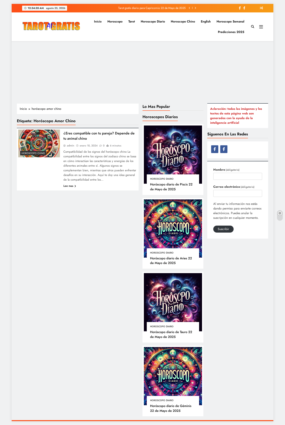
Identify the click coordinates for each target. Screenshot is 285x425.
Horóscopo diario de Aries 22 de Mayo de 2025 (171, 260)
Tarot (131, 21)
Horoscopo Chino (183, 21)
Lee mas (68, 186)
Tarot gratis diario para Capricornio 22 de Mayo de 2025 (152, 8)
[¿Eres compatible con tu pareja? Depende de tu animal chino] (39, 143)
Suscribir (223, 229)
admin (70, 145)
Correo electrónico (233, 186)
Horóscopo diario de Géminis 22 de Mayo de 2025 (170, 408)
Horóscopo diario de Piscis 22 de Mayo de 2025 (171, 186)
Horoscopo (115, 21)
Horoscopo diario (153, 21)
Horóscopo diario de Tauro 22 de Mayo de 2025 (171, 334)
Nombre (226, 169)
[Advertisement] (142, 72)
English (206, 21)
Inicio (98, 21)
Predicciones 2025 (231, 32)
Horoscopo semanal (230, 21)
